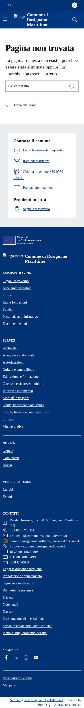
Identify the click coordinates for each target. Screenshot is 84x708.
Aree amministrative (17, 288)
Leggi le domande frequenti (22, 569)
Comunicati (11, 458)
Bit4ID (42, 704)
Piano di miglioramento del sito (25, 633)
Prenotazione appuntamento (22, 576)
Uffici (7, 295)
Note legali (10, 604)
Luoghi (8, 489)
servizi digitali (33, 700)
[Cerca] (72, 86)
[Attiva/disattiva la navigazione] (5, 19)
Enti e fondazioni (15, 302)
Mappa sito (10, 685)
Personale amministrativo (20, 316)
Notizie (8, 451)
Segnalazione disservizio (20, 583)
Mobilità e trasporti (16, 398)
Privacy (8, 597)
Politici (8, 309)
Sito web (15, 700)
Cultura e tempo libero (18, 369)
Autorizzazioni (13, 362)
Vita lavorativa (13, 426)
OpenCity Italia (53, 700)
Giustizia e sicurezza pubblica (24, 384)
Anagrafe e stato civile (18, 355)
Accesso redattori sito (67, 704)
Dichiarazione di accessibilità (23, 619)
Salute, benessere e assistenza (23, 405)
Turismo (8, 419)
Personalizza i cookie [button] (17, 678)
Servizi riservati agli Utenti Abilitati (27, 626)
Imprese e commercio (18, 391)
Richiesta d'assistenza (18, 590)
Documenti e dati (15, 324)
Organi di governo (16, 281)
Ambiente (10, 348)
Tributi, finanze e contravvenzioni (26, 412)
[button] (12, 5)
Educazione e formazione (21, 376)
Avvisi (7, 465)
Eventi (7, 497)
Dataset (8, 611)
